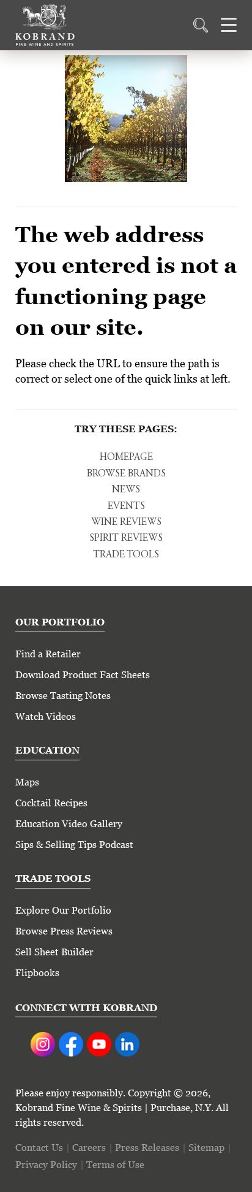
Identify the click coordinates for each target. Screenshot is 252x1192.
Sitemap (206, 1147)
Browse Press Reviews (64, 931)
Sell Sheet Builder (54, 952)
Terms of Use (115, 1165)
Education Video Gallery (68, 824)
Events (126, 506)
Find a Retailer (48, 654)
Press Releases (147, 1147)
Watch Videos (45, 716)
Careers (89, 1147)
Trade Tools (126, 555)
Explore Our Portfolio (63, 910)
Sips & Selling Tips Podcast (74, 844)
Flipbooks (37, 973)
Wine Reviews (126, 522)
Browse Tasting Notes (63, 695)
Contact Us (39, 1147)
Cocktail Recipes (51, 803)
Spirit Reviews (126, 538)
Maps (27, 782)
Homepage (126, 457)
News (126, 490)
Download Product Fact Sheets (82, 675)
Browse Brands (126, 474)
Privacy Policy (46, 1165)
